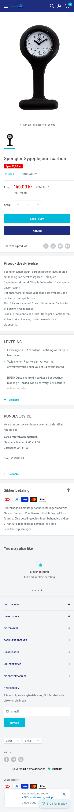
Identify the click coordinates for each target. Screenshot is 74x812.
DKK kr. (29, 740)
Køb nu (37, 230)
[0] (67, 6)
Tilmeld (14, 722)
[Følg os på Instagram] (21, 759)
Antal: (8, 204)
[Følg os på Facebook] (6, 759)
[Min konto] (59, 6)
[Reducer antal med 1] (18, 205)
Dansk (9, 740)
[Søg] (52, 6)
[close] (64, 794)
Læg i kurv (37, 218)
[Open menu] (6, 6)
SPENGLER (10, 174)
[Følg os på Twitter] (13, 759)
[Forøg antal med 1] (38, 205)
